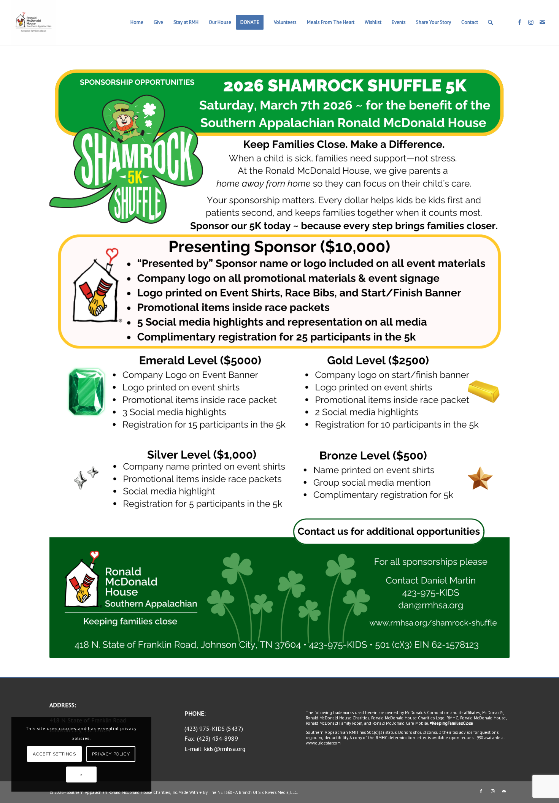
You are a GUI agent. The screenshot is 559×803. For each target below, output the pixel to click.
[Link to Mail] (542, 22)
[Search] (490, 22)
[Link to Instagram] (531, 22)
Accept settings (54, 754)
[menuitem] (136, 22)
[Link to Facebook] (519, 22)
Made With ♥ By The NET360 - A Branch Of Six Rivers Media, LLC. (238, 792)
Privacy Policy (111, 754)
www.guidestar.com (323, 743)
